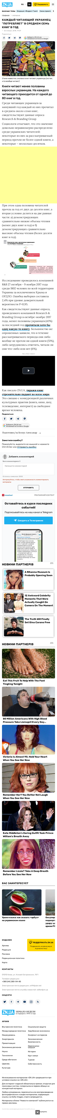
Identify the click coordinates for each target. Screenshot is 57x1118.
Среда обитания (9, 1060)
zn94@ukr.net (35, 986)
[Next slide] (53, 11)
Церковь (6, 1064)
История (32, 1051)
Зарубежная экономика (39, 1031)
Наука (5, 1051)
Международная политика (14, 1031)
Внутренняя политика (12, 1027)
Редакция (6, 950)
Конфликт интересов (37, 1035)
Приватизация (8, 1043)
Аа (29, 4)
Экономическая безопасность (35, 1040)
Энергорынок (8, 1039)
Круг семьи (33, 1056)
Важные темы (8, 11)
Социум (31, 1047)
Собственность (35, 1064)
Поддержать (42, 4)
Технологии (7, 1055)
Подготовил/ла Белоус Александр (19, 432)
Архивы (5, 945)
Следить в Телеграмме (30, 520)
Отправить (28, 488)
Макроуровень (8, 1035)
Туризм (31, 1060)
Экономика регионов (11, 1047)
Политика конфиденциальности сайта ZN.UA (18, 1109)
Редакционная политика (13, 958)
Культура (6, 1068)
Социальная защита (37, 1027)
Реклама (6, 954)
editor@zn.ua (42, 990)
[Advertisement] (28, 175)
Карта (4, 962)
